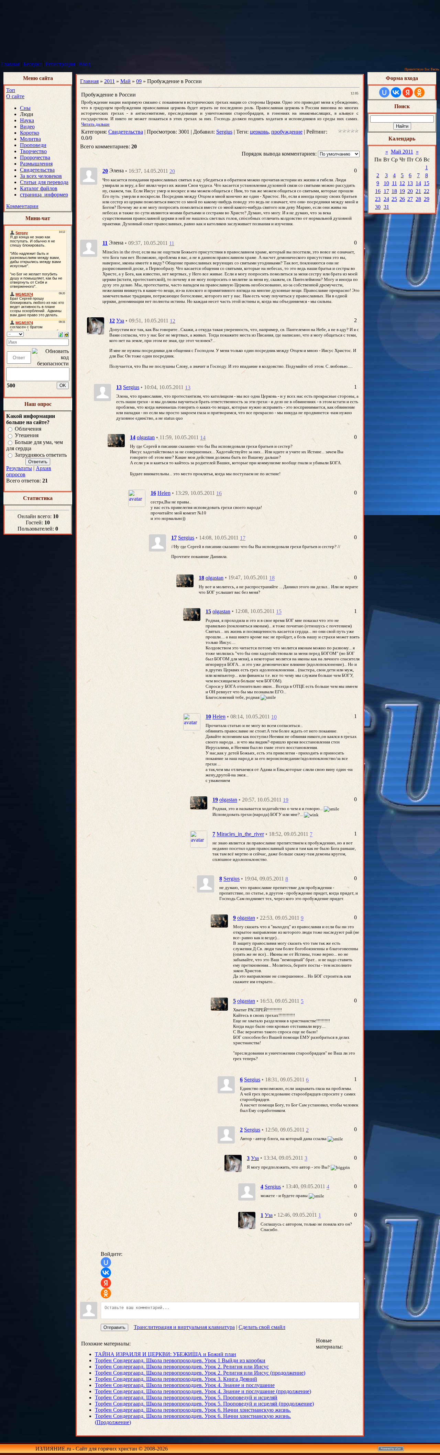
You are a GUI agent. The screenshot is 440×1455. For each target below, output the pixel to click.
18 (272, 578)
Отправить (114, 1327)
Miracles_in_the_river (240, 834)
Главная (10, 64)
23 (378, 199)
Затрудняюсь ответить (41, 455)
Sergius (224, 132)
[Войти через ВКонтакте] (106, 1273)
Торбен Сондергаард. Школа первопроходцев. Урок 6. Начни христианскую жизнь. (193, 1410)
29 (426, 199)
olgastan (146, 437)
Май (125, 81)
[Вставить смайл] (66, 334)
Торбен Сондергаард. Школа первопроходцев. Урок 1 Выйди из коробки (180, 1360)
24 (386, 199)
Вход (84, 64)
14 (203, 438)
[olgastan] (116, 440)
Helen (163, 493)
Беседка (32, 64)
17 (242, 538)
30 (378, 207)
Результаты (19, 468)
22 (426, 191)
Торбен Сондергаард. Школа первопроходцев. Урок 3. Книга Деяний (176, 1379)
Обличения (28, 429)
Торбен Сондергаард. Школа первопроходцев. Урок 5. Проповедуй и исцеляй (186, 1397)
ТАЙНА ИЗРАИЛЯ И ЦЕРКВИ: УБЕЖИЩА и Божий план (165, 1354)
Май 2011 (402, 152)
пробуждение (286, 132)
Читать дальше (95, 124)
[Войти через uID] (106, 1262)
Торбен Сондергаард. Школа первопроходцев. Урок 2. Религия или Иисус (182, 1366)
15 (279, 612)
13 (187, 387)
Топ (10, 90)
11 (171, 243)
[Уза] (95, 325)
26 (402, 199)
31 (386, 207)
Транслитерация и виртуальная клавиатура (184, 1327)
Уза (120, 320)
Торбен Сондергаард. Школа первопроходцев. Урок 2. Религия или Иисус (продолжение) (200, 1373)
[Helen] (136, 498)
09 (139, 81)
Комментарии (22, 206)
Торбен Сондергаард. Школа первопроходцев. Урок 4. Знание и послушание (185, 1385)
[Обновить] (60, 334)
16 (219, 493)
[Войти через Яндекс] (106, 1283)
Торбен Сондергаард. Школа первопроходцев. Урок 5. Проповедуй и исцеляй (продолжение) (204, 1404)
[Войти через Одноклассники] (106, 1293)
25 (394, 199)
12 (172, 321)
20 (172, 171)
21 (418, 191)
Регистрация (60, 64)
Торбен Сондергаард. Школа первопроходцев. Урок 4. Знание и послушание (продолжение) (203, 1391)
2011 (109, 81)
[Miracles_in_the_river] (198, 839)
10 (274, 717)
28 (418, 199)
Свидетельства (125, 132)
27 (410, 199)
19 (285, 800)
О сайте (15, 96)
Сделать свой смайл (262, 1327)
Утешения (26, 436)
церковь (259, 132)
